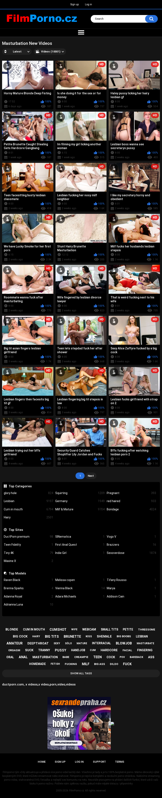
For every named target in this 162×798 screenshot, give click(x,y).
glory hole (28, 493)
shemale (104, 636)
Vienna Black (80, 588)
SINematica (80, 536)
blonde (11, 629)
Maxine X (28, 561)
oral (10, 657)
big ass (99, 664)
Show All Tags (81, 673)
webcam (89, 629)
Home (42, 761)
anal (23, 657)
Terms (119, 761)
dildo (114, 664)
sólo (68, 643)
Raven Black (28, 580)
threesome (146, 629)
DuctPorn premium (28, 536)
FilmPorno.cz (76, 790)
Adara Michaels (80, 596)
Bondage (131, 509)
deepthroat (38, 643)
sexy (57, 643)
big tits (52, 637)
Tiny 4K (28, 553)
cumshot (58, 630)
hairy (36, 636)
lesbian (142, 636)
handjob (78, 650)
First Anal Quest (80, 544)
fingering (145, 650)
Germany (80, 501)
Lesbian (28, 501)
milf (85, 664)
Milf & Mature (80, 509)
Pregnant (131, 493)
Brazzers (131, 544)
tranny (44, 650)
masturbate (145, 643)
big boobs (124, 636)
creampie (81, 657)
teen (97, 657)
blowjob (124, 643)
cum (93, 650)
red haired (131, 501)
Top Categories (20, 486)
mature (82, 643)
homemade (37, 664)
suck (29, 650)
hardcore (109, 650)
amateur (15, 643)
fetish (55, 663)
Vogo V (131, 536)
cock (111, 657)
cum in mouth (34, 629)
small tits (109, 629)
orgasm (14, 650)
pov (122, 657)
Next (91, 475)
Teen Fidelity (28, 544)
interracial (101, 643)
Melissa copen (80, 580)
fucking (71, 664)
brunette (72, 637)
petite (128, 629)
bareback (136, 657)
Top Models (17, 573)
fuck (127, 664)
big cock (20, 636)
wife (74, 629)
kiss (89, 636)
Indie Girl (80, 553)
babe (65, 657)
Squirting (80, 493)
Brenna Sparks (28, 588)
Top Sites (16, 530)
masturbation (45, 657)
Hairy (28, 517)
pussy (60, 650)
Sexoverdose (131, 553)
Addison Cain (131, 596)
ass (151, 657)
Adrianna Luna (28, 604)
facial (127, 650)
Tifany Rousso (131, 580)
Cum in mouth (28, 509)
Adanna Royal (28, 596)
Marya (131, 588)
